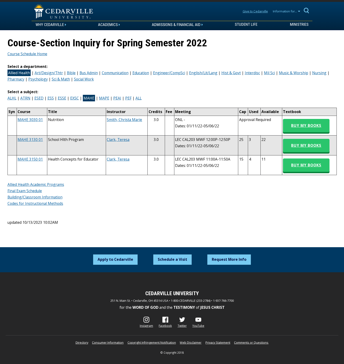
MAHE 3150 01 (30, 159)
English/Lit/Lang (203, 72)
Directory (82, 343)
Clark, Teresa (118, 139)
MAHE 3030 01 (30, 119)
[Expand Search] (306, 10)
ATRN (25, 98)
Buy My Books (306, 125)
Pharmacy (15, 79)
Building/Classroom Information (34, 197)
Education (140, 72)
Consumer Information (108, 343)
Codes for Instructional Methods (35, 203)
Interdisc (252, 72)
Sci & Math (61, 79)
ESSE (62, 98)
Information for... (285, 11)
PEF (128, 98)
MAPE (104, 98)
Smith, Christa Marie (124, 119)
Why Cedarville (50, 24)
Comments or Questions (251, 343)
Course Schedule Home (27, 53)
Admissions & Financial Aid (176, 24)
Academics (108, 24)
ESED (39, 98)
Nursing (319, 72)
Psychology (38, 79)
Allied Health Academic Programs (35, 184)
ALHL (11, 98)
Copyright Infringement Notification (152, 343)
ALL (138, 98)
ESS (51, 98)
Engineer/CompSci (169, 72)
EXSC (74, 98)
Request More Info (229, 259)
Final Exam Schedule (24, 190)
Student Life (246, 24)
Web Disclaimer (190, 343)
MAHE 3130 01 (30, 139)
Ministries (299, 24)
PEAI (117, 98)
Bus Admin (89, 72)
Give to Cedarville (255, 11)
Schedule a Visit (172, 259)
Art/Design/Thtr (49, 72)
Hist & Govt (231, 72)
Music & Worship (293, 72)
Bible (71, 72)
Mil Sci (269, 72)
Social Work (84, 79)
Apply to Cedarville (115, 259)
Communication (115, 72)
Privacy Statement (217, 343)
